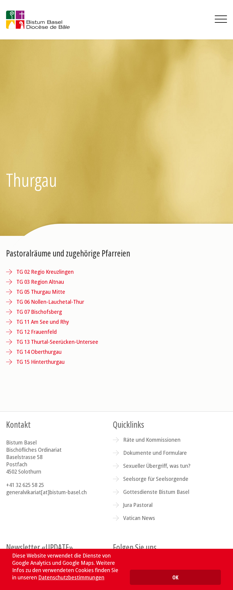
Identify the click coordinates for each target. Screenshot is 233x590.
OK (175, 577)
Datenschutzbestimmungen (71, 577)
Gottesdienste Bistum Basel (156, 491)
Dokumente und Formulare (155, 452)
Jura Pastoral (138, 504)
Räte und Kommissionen (152, 439)
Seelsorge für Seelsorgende (155, 478)
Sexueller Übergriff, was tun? (157, 465)
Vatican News (139, 517)
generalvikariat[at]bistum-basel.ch (46, 492)
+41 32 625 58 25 (25, 484)
